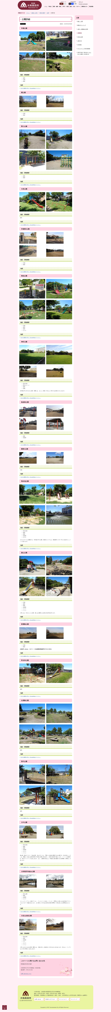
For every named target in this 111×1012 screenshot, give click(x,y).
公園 (48, 12)
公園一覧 (79, 40)
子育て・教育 (65, 6)
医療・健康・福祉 (57, 6)
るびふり (81, 1)
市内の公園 (80, 37)
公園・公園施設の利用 (82, 29)
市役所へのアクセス (50, 999)
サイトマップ (74, 999)
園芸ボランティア (81, 25)
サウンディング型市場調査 (83, 48)
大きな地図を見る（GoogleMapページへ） (30, 88)
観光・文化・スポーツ (75, 6)
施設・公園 (80, 21)
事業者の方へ (85, 6)
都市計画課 (42, 12)
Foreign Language (83, 4)
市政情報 (91, 6)
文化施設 (79, 44)
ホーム (28, 12)
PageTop (4, 1007)
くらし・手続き (48, 6)
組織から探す (34, 12)
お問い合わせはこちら (26, 973)
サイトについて (63, 999)
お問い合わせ (38, 999)
